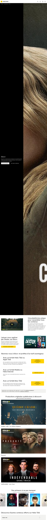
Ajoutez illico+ (38, 372)
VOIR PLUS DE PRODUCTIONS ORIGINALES (23, 398)
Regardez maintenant (8, 346)
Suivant (46, 500)
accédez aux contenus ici (29, 390)
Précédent (2, 500)
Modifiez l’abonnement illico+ (37, 361)
